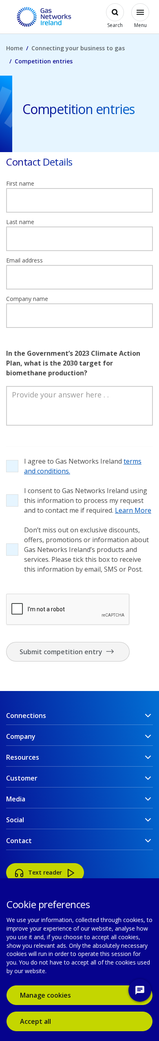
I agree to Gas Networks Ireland (82, 466)
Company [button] (20, 736)
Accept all (47, 1021)
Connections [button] (26, 715)
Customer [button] (22, 778)
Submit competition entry (62, 651)
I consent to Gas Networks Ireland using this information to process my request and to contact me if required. (87, 500)
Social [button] (15, 819)
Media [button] (15, 798)
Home (14, 48)
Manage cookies (45, 995)
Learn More (133, 510)
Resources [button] (22, 757)
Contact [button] (19, 840)
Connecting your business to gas (78, 48)
